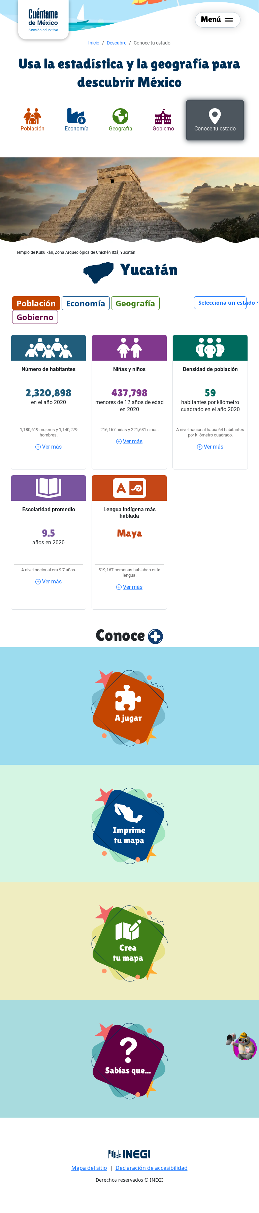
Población (36, 303)
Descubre (116, 43)
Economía (85, 303)
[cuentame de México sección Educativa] (43, 19)
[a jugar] (129, 706)
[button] (242, 1045)
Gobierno (35, 317)
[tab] (32, 120)
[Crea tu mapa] (129, 941)
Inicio (93, 43)
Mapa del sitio (89, 1168)
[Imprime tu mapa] (129, 823)
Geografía (135, 303)
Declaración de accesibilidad (152, 1168)
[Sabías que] (129, 1059)
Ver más (52, 447)
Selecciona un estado (222, 302)
